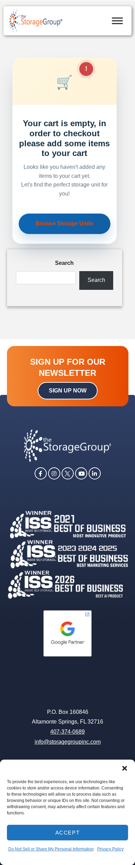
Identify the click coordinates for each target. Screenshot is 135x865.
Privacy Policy (110, 849)
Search (64, 263)
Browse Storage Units (64, 223)
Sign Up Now (68, 390)
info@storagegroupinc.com (68, 742)
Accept (67, 833)
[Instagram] (54, 473)
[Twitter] (68, 473)
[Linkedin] (95, 473)
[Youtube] (81, 473)
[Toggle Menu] (117, 20)
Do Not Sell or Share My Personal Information (51, 849)
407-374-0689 (67, 732)
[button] (124, 768)
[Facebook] (41, 473)
